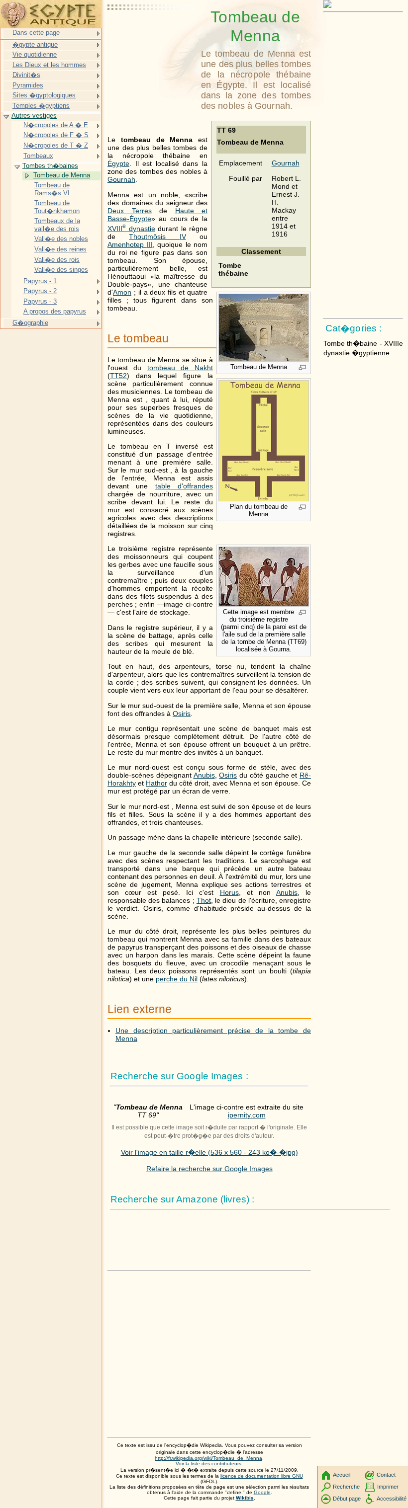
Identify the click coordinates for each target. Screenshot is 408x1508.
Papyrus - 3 (40, 301)
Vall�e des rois (57, 259)
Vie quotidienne (34, 54)
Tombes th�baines (50, 165)
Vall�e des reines (60, 249)
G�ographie (30, 322)
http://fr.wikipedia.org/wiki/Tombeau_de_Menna (208, 1458)
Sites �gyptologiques (44, 95)
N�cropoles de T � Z (55, 145)
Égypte (118, 163)
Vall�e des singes (61, 269)
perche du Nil (177, 979)
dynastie (131, 229)
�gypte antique (35, 44)
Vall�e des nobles (61, 238)
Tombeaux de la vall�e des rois (57, 225)
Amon (122, 292)
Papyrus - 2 (40, 291)
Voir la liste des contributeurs (208, 1463)
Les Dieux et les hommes (49, 65)
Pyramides (27, 85)
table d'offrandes (184, 486)
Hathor (156, 783)
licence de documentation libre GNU (261, 1476)
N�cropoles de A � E (55, 125)
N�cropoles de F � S (56, 135)
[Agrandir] (302, 368)
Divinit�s (26, 75)
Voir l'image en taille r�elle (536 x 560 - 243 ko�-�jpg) (209, 1152)
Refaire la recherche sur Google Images (209, 1169)
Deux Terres (129, 211)
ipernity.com (247, 1115)
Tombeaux (38, 155)
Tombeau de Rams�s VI (52, 189)
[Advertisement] (152, 32)
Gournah (286, 163)
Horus (229, 892)
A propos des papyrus (54, 311)
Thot (204, 900)
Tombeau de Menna (61, 175)
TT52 (118, 376)
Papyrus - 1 (40, 281)
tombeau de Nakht (180, 368)
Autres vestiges (34, 115)
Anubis (204, 775)
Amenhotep (130, 244)
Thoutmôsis (157, 236)
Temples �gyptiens (41, 105)
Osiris (182, 713)
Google (262, 1492)
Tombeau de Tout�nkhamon (57, 207)
